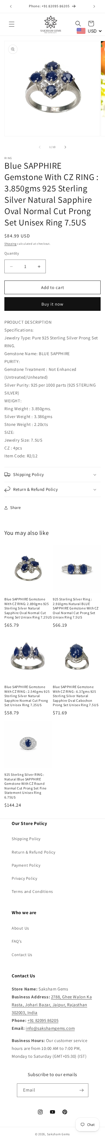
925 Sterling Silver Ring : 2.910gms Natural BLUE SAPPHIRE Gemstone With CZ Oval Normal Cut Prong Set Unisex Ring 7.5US (76, 608)
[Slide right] (65, 147)
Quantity (11, 253)
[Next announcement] (94, 6)
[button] (11, 24)
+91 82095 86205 (42, 1020)
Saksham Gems (58, 1134)
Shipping (10, 244)
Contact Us (22, 954)
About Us (20, 928)
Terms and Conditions (32, 891)
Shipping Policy (26, 838)
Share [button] (15, 507)
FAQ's (17, 941)
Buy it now (52, 304)
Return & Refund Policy (33, 852)
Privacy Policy (24, 878)
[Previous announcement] (10, 6)
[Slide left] (39, 147)
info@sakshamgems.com (50, 1028)
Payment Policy (26, 865)
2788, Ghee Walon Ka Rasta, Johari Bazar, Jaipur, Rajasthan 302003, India (52, 1004)
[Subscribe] (81, 1090)
